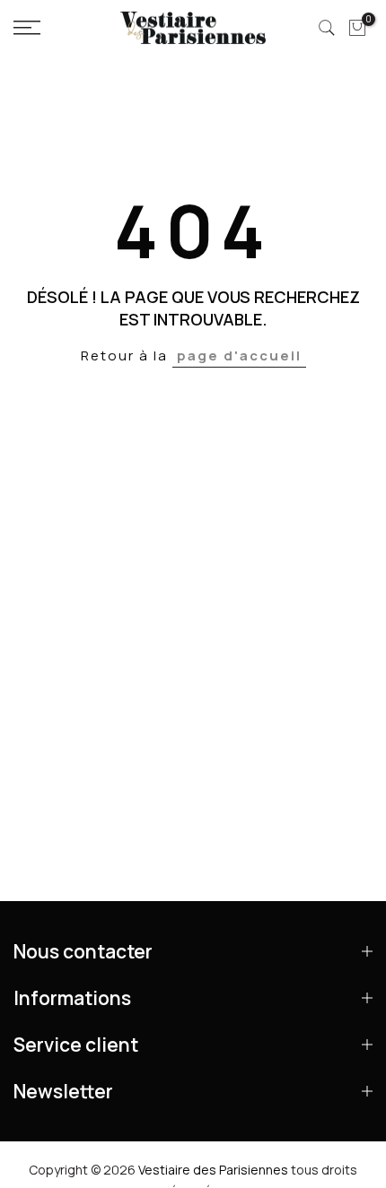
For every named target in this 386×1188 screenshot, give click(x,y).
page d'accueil (239, 355)
